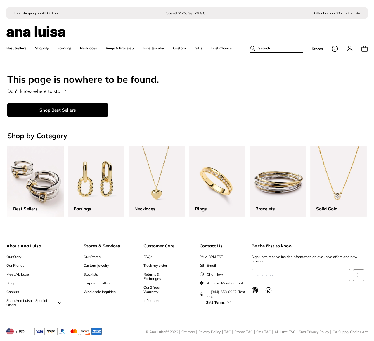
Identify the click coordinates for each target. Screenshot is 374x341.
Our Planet (15, 265)
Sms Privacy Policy (314, 332)
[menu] (350, 48)
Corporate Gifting (97, 283)
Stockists (91, 274)
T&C (227, 332)
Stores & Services (102, 246)
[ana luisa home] (186, 28)
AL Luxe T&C (284, 332)
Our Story (13, 257)
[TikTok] (268, 290)
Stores (317, 48)
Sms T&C (263, 332)
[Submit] (358, 275)
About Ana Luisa (23, 246)
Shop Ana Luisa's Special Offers (26, 302)
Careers (12, 292)
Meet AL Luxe (17, 274)
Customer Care (158, 246)
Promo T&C (243, 332)
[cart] (364, 49)
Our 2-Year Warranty (151, 289)
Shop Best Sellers (57, 110)
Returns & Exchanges (152, 276)
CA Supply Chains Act (350, 332)
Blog (10, 283)
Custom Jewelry (96, 265)
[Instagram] (255, 290)
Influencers (152, 300)
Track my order (155, 265)
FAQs (147, 257)
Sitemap (188, 332)
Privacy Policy (209, 332)
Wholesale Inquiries (100, 292)
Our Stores (92, 257)
